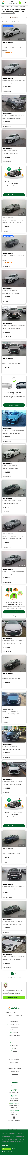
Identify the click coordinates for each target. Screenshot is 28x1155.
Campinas (16, 6)
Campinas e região (8, 13)
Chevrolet (22, 6)
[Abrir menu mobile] (25, 2)
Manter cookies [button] (6, 1148)
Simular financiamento (14, 194)
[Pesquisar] (20, 2)
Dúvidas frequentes (14, 616)
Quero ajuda (13, 612)
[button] (14, 1062)
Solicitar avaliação (14, 405)
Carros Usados (9, 6)
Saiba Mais (5, 1145)
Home (2, 6)
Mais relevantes (18, 22)
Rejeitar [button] (14, 1148)
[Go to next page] (19, 973)
